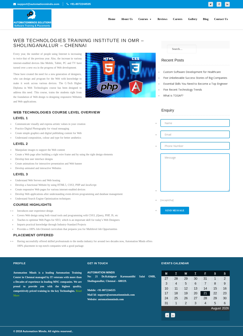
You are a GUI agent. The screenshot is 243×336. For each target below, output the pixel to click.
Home (111, 19)
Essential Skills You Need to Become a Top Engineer (195, 83)
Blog (205, 19)
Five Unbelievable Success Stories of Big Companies (195, 78)
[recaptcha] (167, 200)
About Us (127, 19)
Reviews (162, 19)
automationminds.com (111, 299)
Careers (177, 19)
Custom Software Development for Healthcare (192, 72)
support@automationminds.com (38, 4)
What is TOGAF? (173, 95)
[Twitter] (210, 4)
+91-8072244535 (80, 4)
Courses (143, 19)
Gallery (192, 19)
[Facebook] (219, 4)
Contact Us (221, 19)
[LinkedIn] (227, 4)
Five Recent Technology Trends (182, 89)
